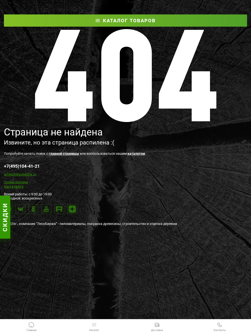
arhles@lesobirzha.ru (20, 174)
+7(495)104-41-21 (22, 166)
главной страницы (64, 154)
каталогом (136, 154)
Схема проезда (16, 182)
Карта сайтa (14, 186)
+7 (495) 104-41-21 (167, 3)
